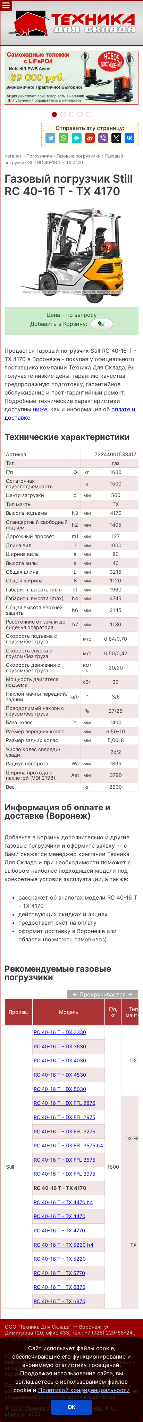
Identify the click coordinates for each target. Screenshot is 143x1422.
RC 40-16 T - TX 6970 (59, 1301)
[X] (116, 138)
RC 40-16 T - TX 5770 (59, 1273)
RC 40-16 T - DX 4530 (60, 1075)
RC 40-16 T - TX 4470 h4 (63, 1202)
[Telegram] (50, 138)
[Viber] (103, 138)
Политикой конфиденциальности (84, 1389)
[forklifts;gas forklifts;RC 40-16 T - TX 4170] (102, 324)
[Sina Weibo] (90, 138)
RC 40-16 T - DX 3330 (60, 1032)
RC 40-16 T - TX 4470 (59, 1216)
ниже (40, 409)
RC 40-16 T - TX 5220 (60, 1259)
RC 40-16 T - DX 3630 (60, 1046)
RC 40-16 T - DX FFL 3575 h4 (68, 1145)
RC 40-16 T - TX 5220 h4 (63, 1245)
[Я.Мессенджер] (77, 138)
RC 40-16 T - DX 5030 (60, 1089)
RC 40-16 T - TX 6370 (59, 1287)
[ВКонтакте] (129, 138)
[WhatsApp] (63, 138)
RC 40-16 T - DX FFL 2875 (64, 1103)
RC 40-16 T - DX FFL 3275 (64, 1131)
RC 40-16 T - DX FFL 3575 (64, 1160)
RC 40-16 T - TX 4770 (59, 1230)
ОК (71, 1407)
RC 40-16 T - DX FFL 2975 (64, 1117)
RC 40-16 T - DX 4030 (60, 1060)
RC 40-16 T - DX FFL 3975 (64, 1174)
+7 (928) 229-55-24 (109, 1333)
